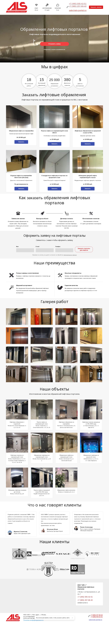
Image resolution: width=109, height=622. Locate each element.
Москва (12, 493)
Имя (17, 246)
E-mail (37, 246)
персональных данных (70, 255)
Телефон (57, 246)
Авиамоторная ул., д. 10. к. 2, (91, 458)
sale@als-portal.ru (95, 620)
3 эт (86, 460)
